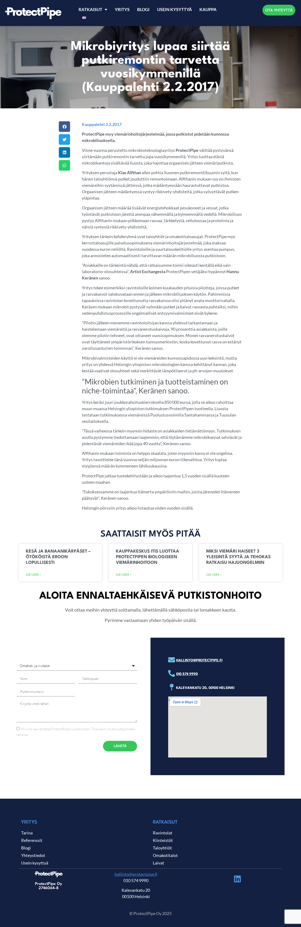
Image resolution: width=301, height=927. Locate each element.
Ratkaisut (90, 9)
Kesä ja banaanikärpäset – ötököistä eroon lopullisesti (58, 557)
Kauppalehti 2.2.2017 (102, 124)
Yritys (122, 9)
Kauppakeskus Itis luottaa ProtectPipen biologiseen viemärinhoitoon (147, 557)
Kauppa (208, 9)
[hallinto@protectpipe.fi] (171, 659)
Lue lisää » (33, 574)
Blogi (143, 9)
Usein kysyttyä (174, 9)
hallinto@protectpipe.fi (199, 660)
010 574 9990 (187, 674)
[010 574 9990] (171, 673)
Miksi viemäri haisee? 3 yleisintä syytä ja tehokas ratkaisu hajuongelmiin (238, 557)
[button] (64, 126)
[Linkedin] (237, 879)
